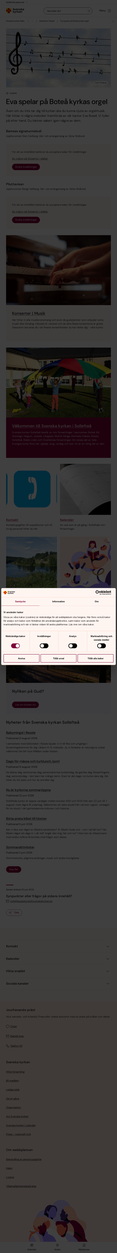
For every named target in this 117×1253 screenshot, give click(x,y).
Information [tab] (58, 601)
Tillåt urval (58, 658)
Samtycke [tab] (20, 601)
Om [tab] (97, 601)
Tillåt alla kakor (96, 658)
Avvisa (21, 658)
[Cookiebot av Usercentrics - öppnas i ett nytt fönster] (100, 592)
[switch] (44, 645)
